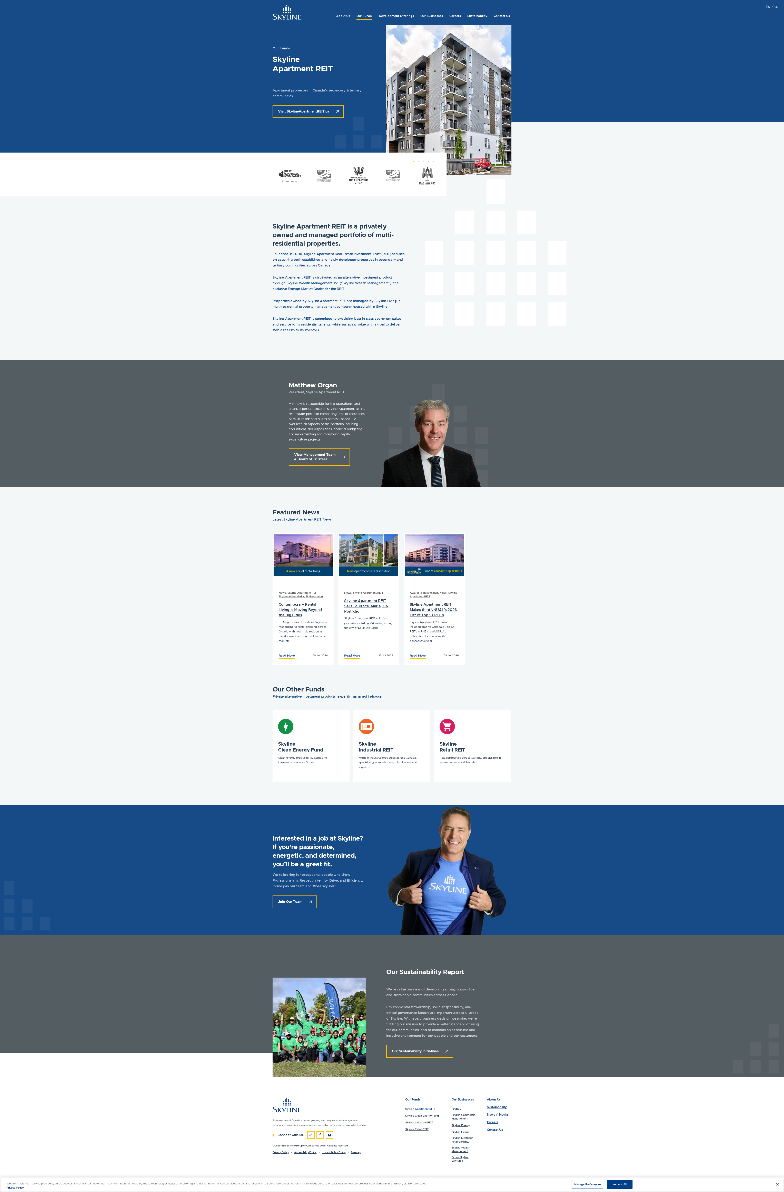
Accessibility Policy (305, 1152)
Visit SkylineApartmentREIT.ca (303, 111)
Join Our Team (290, 901)
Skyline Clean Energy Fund (300, 747)
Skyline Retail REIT (452, 747)
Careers (455, 16)
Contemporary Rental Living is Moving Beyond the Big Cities (300, 609)
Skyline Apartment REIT (302, 592)
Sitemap (356, 1152)
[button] (411, 163)
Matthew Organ (313, 385)
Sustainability (477, 16)
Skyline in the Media (291, 596)
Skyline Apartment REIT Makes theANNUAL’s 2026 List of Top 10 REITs (433, 609)
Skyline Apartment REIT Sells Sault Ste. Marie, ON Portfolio (366, 606)
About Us (343, 16)
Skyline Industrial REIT (376, 747)
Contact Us (502, 16)
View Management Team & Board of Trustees (314, 456)
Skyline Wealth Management (461, 1149)
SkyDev (456, 1109)
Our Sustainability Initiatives (415, 1051)
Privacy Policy (281, 1152)
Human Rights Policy (333, 1152)
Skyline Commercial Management (464, 1116)
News (282, 592)
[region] (392, 1185)
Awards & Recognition (424, 592)
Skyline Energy (461, 1125)
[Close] (777, 1184)
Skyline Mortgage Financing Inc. (462, 1139)
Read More (287, 655)
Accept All (620, 1184)
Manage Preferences (587, 1184)
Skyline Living (314, 596)
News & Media (497, 1115)
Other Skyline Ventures (460, 1159)
